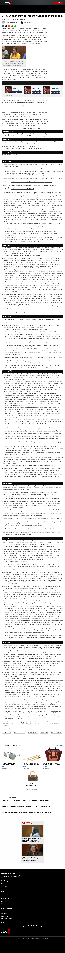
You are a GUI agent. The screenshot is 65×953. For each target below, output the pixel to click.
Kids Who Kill (44, 732)
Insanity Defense (32, 732)
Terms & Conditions (6, 911)
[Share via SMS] (15, 26)
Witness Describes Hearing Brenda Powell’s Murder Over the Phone (33, 546)
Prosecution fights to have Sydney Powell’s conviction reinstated (26, 806)
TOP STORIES (27, 823)
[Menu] (3, 2)
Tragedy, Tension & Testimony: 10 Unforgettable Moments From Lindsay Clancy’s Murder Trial (31, 840)
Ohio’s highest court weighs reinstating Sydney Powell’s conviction (27, 800)
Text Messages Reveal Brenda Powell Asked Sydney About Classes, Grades (35, 498)
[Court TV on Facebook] (24, 926)
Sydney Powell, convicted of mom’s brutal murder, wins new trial (26, 812)
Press (2, 904)
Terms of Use (4, 916)
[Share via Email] (12, 26)
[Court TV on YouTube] (37, 926)
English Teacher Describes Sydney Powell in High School (29, 329)
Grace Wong (28, 22)
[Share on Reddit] (9, 26)
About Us (3, 901)
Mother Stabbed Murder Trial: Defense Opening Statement (30, 669)
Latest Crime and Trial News (8, 889)
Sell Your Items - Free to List (21, 745)
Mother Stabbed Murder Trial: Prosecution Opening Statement (31, 658)
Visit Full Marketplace (58, 745)
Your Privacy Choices (6, 918)
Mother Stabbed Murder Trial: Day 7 (22, 189)
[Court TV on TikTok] (41, 926)
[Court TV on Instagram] (28, 926)
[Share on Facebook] (3, 26)
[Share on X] (6, 26)
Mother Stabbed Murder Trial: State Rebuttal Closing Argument (31, 182)
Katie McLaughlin (11, 22)
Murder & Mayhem (56, 732)
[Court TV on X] (32, 926)
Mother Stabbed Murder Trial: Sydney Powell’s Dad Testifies (30, 678)
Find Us (3, 894)
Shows (2, 891)
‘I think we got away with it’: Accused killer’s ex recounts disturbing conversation (30, 858)
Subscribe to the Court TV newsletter (11, 876)
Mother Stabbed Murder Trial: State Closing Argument (28, 168)
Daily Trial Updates (19, 732)
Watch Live (58, 2)
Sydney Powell (37, 28)
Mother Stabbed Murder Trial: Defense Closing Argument (29, 175)
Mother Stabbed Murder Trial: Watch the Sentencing (28, 136)
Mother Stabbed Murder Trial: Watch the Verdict (26, 148)
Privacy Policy (4, 913)
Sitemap (3, 884)
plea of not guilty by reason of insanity (28, 119)
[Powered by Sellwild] (61, 793)
